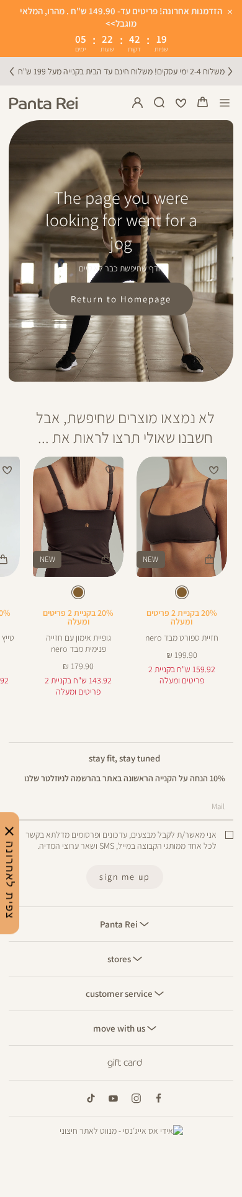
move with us (120, 1028)
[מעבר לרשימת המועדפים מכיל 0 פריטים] (181, 103)
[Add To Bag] (209, 560)
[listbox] (181, 594)
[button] (203, 103)
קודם (12, 71)
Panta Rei (120, 924)
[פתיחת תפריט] (225, 103)
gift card (124, 1062)
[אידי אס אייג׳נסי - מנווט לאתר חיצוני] (121, 1130)
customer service (120, 993)
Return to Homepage (121, 299)
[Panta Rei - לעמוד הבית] (43, 103)
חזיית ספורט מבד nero (181, 637)
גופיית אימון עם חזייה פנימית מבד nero (78, 643)
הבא (230, 71)
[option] (182, 592)
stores (120, 958)
